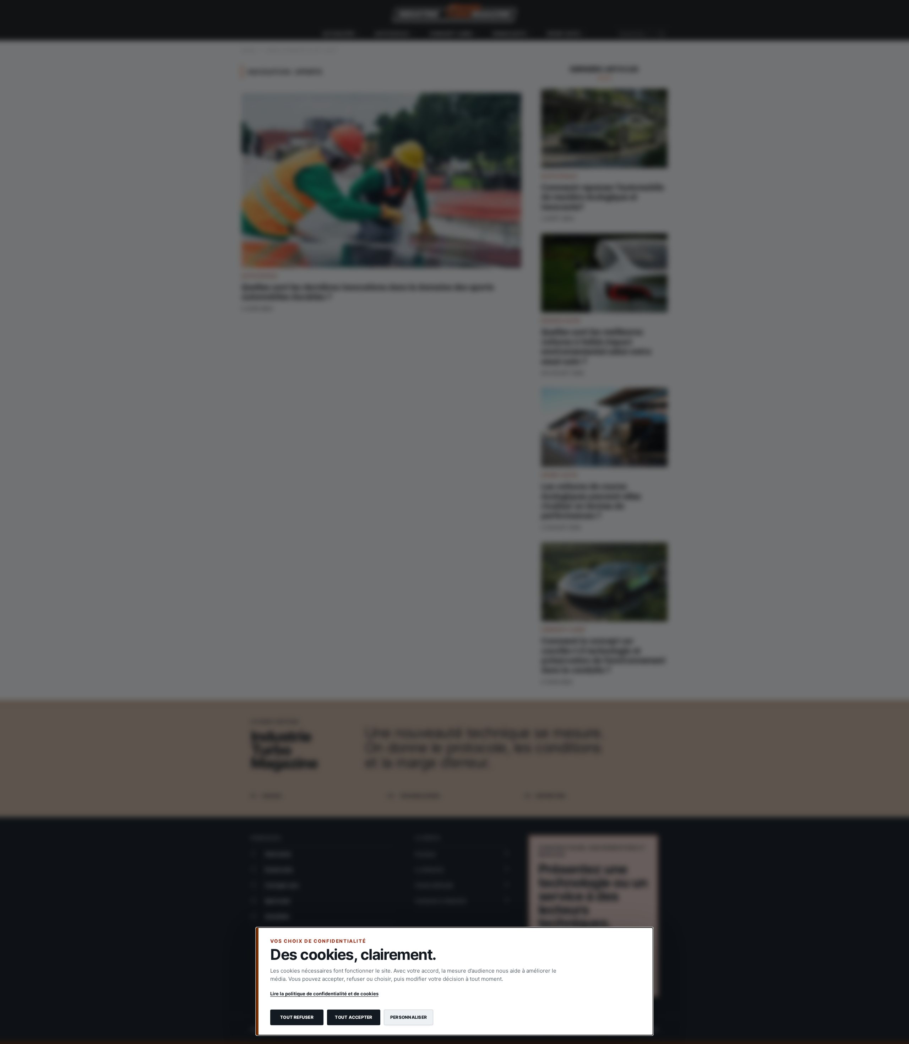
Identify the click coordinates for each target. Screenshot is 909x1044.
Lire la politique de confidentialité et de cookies (324, 993)
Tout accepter (353, 1017)
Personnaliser (408, 1017)
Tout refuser (297, 1017)
